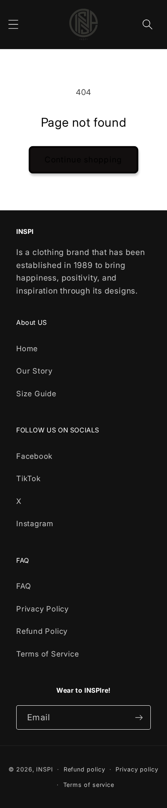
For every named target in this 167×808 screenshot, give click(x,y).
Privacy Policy (42, 608)
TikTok (28, 478)
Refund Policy (42, 631)
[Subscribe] (138, 717)
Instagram (35, 523)
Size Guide (36, 393)
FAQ (23, 585)
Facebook (34, 456)
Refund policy (84, 769)
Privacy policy (137, 769)
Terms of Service (47, 653)
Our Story (34, 370)
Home (27, 348)
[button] (13, 24)
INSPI (44, 769)
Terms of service (89, 784)
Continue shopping (83, 159)
